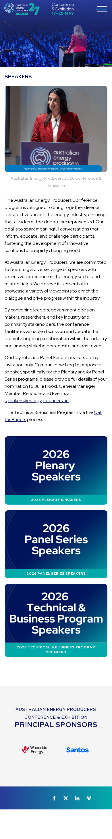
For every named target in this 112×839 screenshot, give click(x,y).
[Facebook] (54, 798)
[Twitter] (65, 798)
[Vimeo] (88, 798)
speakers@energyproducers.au (37, 401)
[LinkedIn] (77, 798)
